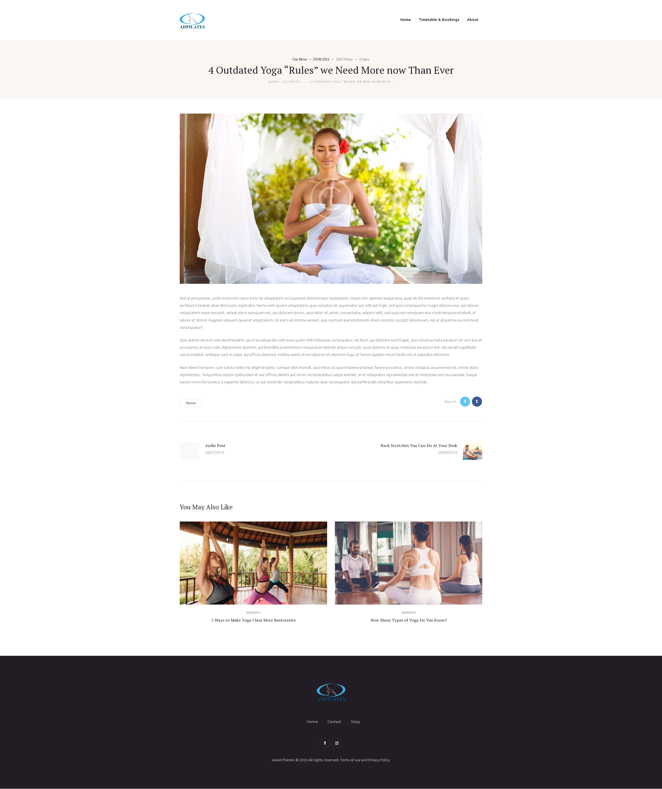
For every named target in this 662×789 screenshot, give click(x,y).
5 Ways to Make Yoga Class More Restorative (253, 620)
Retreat (191, 403)
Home (273, 82)
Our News (299, 59)
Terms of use (350, 760)
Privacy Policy (379, 760)
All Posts (291, 82)
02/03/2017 (253, 612)
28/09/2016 (408, 612)
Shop (355, 721)
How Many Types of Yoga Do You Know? (409, 620)
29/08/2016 (321, 59)
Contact (334, 721)
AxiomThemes (283, 760)
